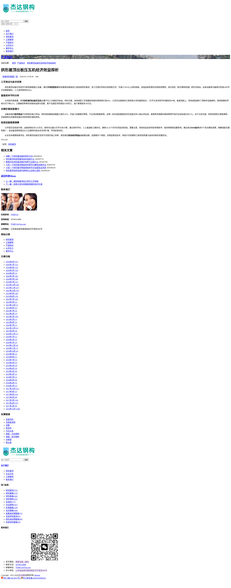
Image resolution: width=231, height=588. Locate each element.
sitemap (37, 575)
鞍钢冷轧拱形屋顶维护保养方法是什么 (22, 162)
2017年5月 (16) (12, 400)
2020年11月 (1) (12, 334)
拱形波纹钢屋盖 (14, 519)
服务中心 (9, 48)
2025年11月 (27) (12, 288)
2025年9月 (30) (12, 293)
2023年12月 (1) (12, 305)
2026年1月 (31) (12, 282)
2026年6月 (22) (12, 268)
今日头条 (9, 431)
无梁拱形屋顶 (13, 516)
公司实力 (9, 45)
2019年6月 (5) (11, 363)
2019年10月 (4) (12, 351)
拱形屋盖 (12, 496)
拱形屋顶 (9, 37)
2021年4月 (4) (11, 331)
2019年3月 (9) (11, 371)
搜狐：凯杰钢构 (12, 437)
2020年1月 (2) (11, 343)
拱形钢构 (12, 499)
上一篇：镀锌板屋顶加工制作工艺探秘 (22, 181)
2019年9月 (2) (11, 354)
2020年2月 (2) (11, 340)
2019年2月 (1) (11, 374)
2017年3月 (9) (11, 406)
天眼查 (9, 440)
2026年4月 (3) (11, 273)
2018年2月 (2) (11, 386)
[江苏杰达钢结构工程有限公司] (19, 13)
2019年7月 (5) (11, 360)
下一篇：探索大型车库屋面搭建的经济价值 (24, 184)
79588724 (14, 215)
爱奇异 (9, 428)
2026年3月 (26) (12, 276)
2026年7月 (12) (12, 265)
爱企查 (9, 443)
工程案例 (9, 40)
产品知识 (9, 42)
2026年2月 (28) (12, 279)
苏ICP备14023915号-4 (12, 578)
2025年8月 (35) (12, 296)
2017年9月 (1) (11, 392)
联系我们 (9, 51)
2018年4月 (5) (11, 383)
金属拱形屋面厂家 (10, 77)
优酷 (8, 425)
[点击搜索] (1, 19)
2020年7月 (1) (11, 337)
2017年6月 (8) (11, 397)
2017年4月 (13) (12, 403)
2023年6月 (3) (11, 314)
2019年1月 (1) (11, 377)
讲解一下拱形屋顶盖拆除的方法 (19, 156)
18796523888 (20, 565)
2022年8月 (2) (11, 322)
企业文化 (9, 474)
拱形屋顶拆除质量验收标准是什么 (20, 159)
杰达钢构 (12, 505)
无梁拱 (11, 502)
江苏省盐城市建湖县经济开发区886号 (31, 570)
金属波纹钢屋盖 (14, 513)
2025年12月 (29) (12, 285)
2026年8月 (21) (12, 262)
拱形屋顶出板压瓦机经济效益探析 (41, 63)
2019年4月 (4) (11, 368)
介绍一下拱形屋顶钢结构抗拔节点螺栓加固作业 (26, 165)
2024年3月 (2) (11, 302)
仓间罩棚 (12, 511)
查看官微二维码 (22, 562)
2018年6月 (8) (11, 380)
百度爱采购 (10, 422)
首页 (8, 31)
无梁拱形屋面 (13, 522)
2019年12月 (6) (12, 345)
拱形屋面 (12, 493)
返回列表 (8, 176)
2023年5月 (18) (12, 317)
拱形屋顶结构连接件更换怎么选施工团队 (23, 171)
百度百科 (9, 419)
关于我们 (9, 34)
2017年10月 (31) (12, 389)
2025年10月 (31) (12, 291)
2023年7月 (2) (11, 311)
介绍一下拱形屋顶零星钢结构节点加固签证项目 (26, 168)
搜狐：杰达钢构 (12, 434)
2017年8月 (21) (12, 394)
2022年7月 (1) (11, 325)
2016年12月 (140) (13, 409)
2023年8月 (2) (11, 308)
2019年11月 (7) (12, 348)
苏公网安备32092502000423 (34, 578)
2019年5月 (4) (11, 366)
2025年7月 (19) (12, 299)
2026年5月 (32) (12, 270)
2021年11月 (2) (12, 328)
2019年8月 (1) (11, 357)
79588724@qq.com (18, 224)
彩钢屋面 (12, 508)
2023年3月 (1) (11, 319)
